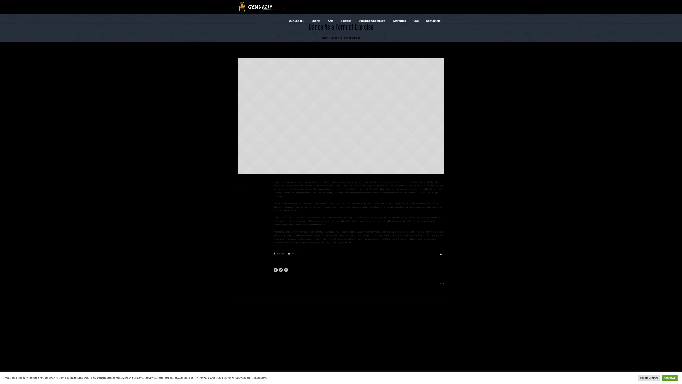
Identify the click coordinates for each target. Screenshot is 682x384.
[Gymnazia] (262, 7)
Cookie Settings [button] (649, 377)
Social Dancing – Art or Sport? (420, 285)
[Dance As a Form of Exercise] (341, 116)
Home (325, 37)
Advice (294, 253)
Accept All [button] (669, 377)
